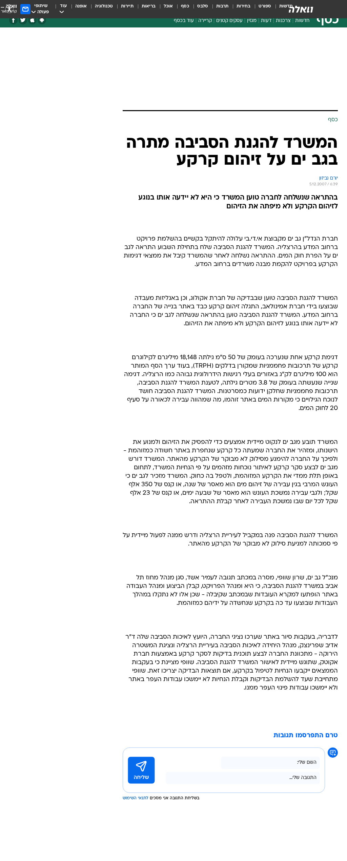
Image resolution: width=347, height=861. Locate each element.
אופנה (81, 6)
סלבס (202, 6)
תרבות (222, 6)
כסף (185, 6)
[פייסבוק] (13, 20)
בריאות (149, 6)
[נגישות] (9, 9)
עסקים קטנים (229, 21)
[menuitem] (260, 9)
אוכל (168, 6)
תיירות (127, 6)
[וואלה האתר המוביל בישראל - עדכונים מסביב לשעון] (301, 9)
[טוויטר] (23, 20)
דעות (266, 21)
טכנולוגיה (104, 6)
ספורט (265, 6)
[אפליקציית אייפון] (32, 20)
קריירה (205, 21)
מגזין (252, 21)
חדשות (302, 21)
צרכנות (283, 21)
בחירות (243, 6)
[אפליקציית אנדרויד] (42, 20)
